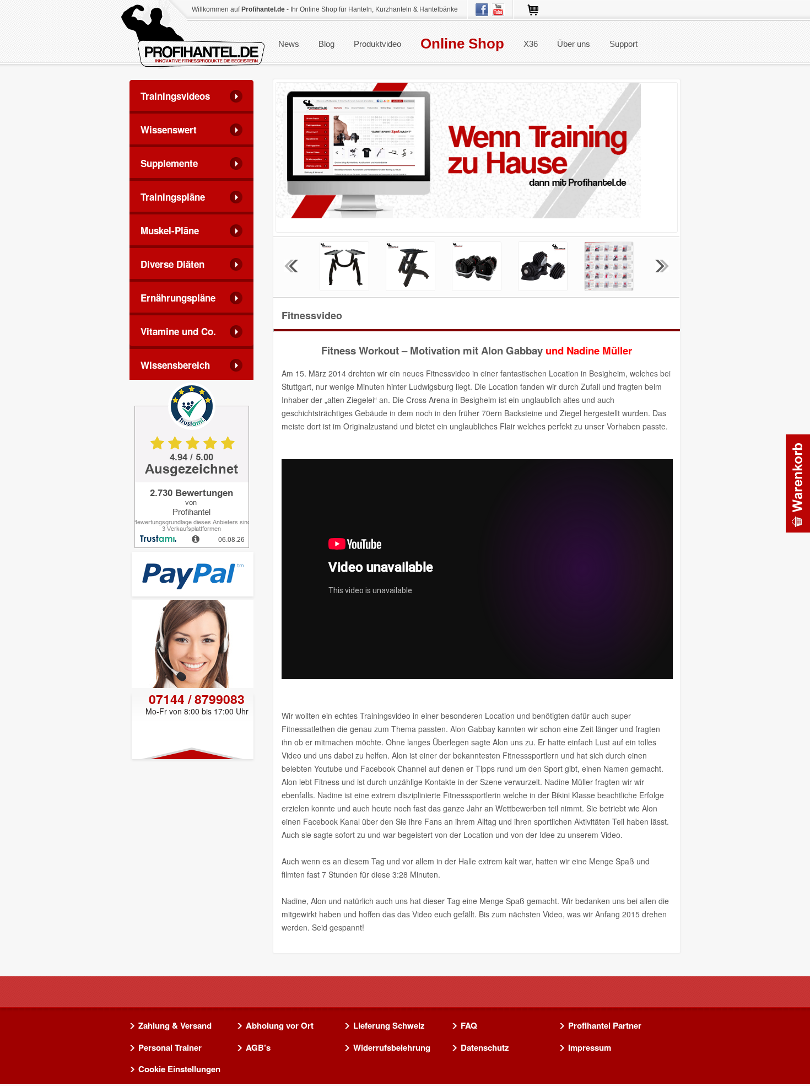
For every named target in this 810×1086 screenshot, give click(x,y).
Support (623, 44)
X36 (530, 44)
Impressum (589, 1047)
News (288, 44)
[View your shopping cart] (798, 483)
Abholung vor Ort (280, 1025)
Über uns (573, 44)
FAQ (469, 1025)
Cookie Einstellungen (179, 1069)
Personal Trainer (170, 1047)
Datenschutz (485, 1047)
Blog (326, 44)
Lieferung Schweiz (389, 1025)
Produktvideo (377, 44)
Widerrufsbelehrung (391, 1047)
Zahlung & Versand (175, 1025)
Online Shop (462, 43)
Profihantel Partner (604, 1025)
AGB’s (258, 1047)
